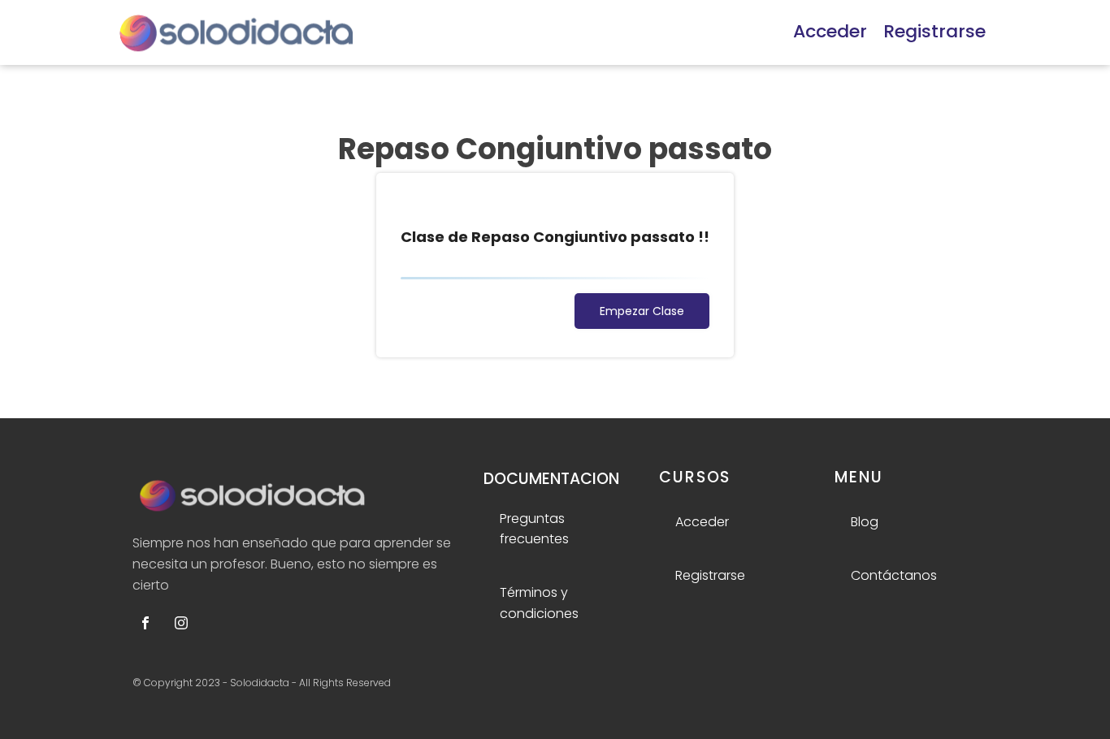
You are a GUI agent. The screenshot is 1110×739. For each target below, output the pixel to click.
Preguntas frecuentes (534, 529)
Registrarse (934, 31)
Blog (864, 521)
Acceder (830, 31)
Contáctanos (894, 575)
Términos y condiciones (539, 603)
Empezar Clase (642, 311)
